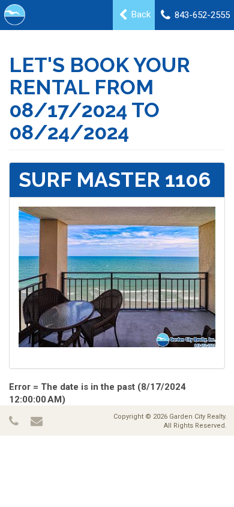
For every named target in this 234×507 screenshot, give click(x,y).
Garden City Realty (197, 416)
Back (140, 14)
